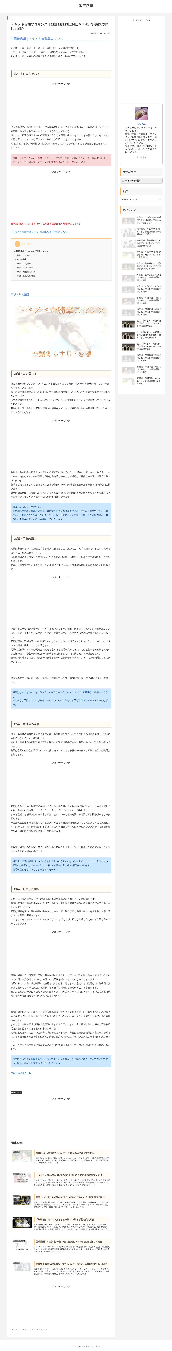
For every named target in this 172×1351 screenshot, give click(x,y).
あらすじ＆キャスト (26, 255)
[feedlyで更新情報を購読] (141, 157)
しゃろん (141, 124)
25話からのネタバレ (21, 1073)
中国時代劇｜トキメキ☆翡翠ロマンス (31, 251)
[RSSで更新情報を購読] (145, 157)
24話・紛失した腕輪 (26, 276)
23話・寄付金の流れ (26, 271)
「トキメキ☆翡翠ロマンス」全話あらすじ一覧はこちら (39, 231)
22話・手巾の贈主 (25, 267)
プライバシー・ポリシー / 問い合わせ (86, 1346)
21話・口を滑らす (25, 263)
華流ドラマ (17, 1092)
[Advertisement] (61, 103)
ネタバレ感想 (20, 259)
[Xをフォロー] (137, 157)
